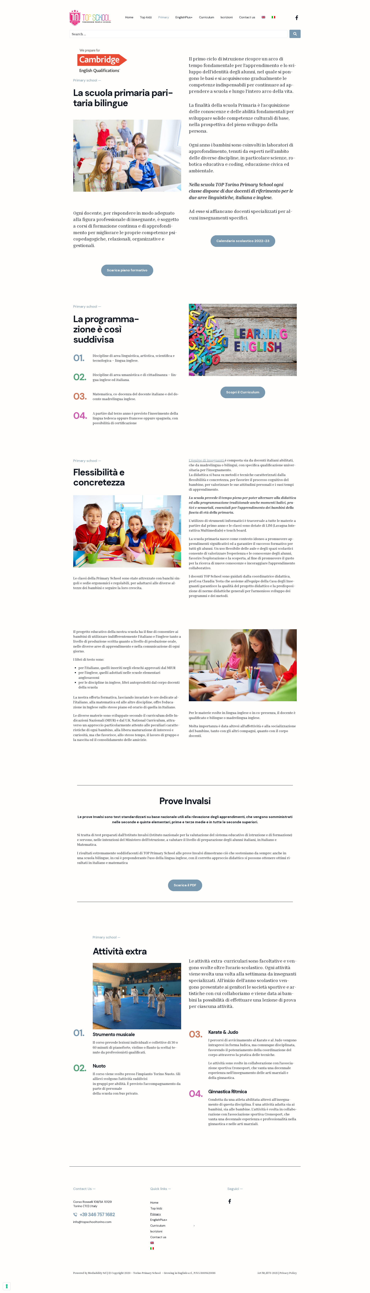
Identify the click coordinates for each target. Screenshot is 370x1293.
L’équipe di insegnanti (206, 460)
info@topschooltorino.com (92, 1222)
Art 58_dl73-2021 (267, 1272)
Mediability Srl (97, 1272)
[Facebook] (296, 17)
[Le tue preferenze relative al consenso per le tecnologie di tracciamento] (6, 1286)
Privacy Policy (288, 1272)
